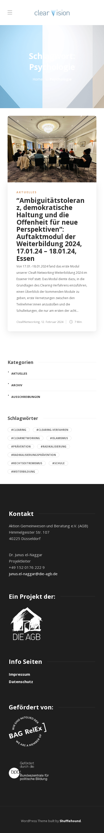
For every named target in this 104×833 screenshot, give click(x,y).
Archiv (16, 385)
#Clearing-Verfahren (52, 430)
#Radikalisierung (53, 446)
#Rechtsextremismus (26, 463)
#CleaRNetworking (25, 438)
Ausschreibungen (25, 397)
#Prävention (21, 446)
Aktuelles (26, 192)
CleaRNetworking (28, 322)
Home (38, 79)
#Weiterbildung (23, 471)
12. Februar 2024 (52, 322)
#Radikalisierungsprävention (33, 455)
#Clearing (18, 430)
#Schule (58, 463)
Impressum (19, 674)
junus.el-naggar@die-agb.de (33, 573)
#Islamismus (59, 438)
